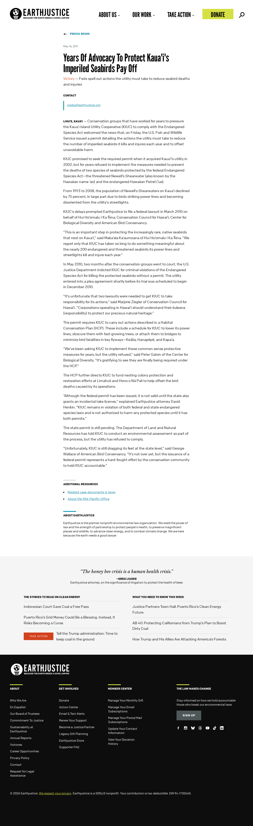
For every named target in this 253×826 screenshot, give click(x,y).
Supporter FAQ (69, 747)
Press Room (80, 34)
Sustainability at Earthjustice (21, 729)
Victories (16, 745)
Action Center (68, 707)
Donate (218, 14)
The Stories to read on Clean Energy (52, 597)
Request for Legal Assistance (22, 773)
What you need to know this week (158, 597)
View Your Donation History (121, 741)
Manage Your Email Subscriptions (121, 709)
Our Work (141, 14)
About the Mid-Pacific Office (89, 499)
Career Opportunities (24, 751)
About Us (107, 14)
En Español (17, 707)
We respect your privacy (55, 793)
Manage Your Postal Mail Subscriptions (125, 720)
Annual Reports (20, 738)
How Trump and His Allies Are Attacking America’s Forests (179, 639)
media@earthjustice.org (83, 105)
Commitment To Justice (26, 720)
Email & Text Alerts (72, 714)
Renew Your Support (73, 720)
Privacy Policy (19, 758)
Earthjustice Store (71, 740)
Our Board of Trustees (25, 714)
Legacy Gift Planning (73, 734)
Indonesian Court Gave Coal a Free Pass (56, 606)
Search (241, 14)
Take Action (179, 14)
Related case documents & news (91, 492)
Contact (16, 765)
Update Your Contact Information (122, 731)
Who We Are (18, 700)
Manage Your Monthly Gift (125, 700)
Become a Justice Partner (76, 727)
